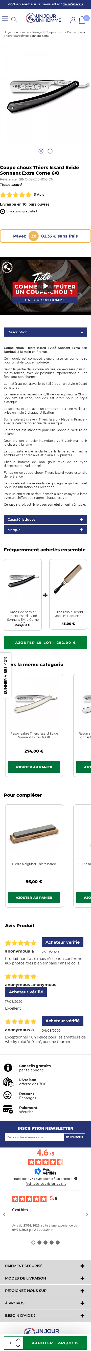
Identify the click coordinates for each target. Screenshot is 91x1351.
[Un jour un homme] (45, 1333)
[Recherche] (14, 19)
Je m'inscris (74, 1137)
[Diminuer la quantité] (18, 1346)
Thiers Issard (11, 184)
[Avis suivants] (86, 1213)
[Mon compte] (73, 20)
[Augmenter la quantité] (18, 1340)
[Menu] (5, 18)
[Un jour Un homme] (44, 18)
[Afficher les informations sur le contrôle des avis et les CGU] (76, 1178)
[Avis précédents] (4, 1213)
